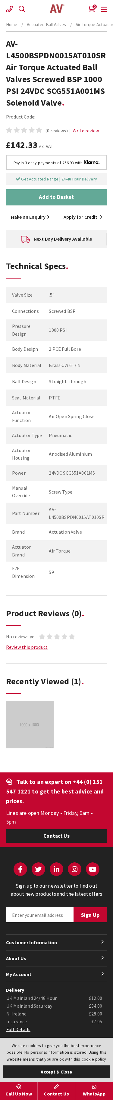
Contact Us (56, 836)
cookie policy (94, 1059)
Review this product (27, 647)
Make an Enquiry (28, 217)
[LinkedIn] (56, 869)
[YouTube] (92, 869)
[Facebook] (20, 869)
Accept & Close (56, 1072)
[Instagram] (74, 869)
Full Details (18, 1029)
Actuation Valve (57, 9)
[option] (56, 239)
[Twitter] (38, 869)
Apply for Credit (81, 217)
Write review (86, 131)
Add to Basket (56, 196)
